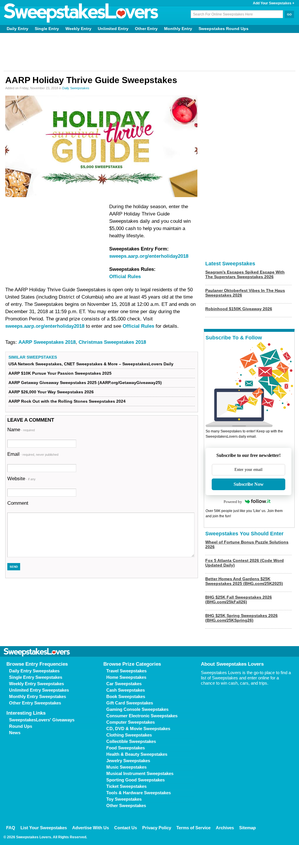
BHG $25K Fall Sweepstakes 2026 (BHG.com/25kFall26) (238, 599)
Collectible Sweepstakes (131, 741)
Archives (225, 827)
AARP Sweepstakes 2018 (47, 342)
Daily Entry (17, 28)
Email (32, 454)
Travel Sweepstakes (126, 670)
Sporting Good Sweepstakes (135, 779)
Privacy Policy (156, 827)
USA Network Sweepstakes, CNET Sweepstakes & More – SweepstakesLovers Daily (90, 364)
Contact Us (125, 827)
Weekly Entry (78, 28)
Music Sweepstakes (126, 767)
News (14, 732)
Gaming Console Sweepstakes (137, 709)
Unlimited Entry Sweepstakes (39, 690)
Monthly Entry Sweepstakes (37, 696)
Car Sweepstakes (124, 683)
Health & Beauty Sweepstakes (136, 754)
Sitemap (247, 827)
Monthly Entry (178, 28)
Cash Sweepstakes (125, 690)
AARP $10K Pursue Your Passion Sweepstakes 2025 (60, 373)
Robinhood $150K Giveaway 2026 (238, 308)
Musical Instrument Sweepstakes (139, 773)
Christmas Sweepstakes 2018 (112, 342)
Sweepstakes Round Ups (223, 28)
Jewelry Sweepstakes (128, 760)
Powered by (233, 501)
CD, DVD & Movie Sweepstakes (138, 728)
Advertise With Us (90, 827)
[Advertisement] (149, 52)
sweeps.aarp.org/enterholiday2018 (148, 256)
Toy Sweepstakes (124, 799)
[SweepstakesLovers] (81, 13)
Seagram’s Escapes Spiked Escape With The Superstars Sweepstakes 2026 (245, 274)
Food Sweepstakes (125, 747)
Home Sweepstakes (126, 677)
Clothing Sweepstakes (129, 734)
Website (21, 478)
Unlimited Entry (113, 28)
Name (21, 429)
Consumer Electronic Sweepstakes (142, 715)
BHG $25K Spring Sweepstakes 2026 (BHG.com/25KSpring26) (241, 618)
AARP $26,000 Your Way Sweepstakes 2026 (51, 392)
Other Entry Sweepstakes (35, 702)
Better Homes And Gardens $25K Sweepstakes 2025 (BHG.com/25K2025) (244, 581)
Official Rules (125, 276)
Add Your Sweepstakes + (273, 3)
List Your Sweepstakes (43, 827)
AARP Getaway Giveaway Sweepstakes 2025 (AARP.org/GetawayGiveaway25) (85, 382)
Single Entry (47, 28)
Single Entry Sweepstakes (35, 677)
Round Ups (20, 726)
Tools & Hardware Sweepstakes (138, 792)
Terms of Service (193, 827)
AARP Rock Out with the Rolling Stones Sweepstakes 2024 (67, 401)
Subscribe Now (249, 484)
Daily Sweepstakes (75, 88)
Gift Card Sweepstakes (129, 702)
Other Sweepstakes (126, 805)
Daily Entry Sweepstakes (34, 670)
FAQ (10, 827)
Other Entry (146, 28)
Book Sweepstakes (125, 696)
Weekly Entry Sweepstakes (36, 683)
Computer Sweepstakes (130, 722)
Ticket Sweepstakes (126, 786)
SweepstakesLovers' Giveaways (41, 719)
